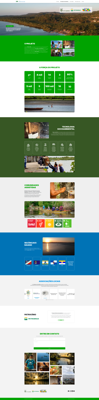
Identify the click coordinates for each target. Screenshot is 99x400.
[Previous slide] (50, 190)
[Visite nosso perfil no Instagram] (70, 391)
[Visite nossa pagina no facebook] (68, 391)
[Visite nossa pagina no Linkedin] (72, 391)
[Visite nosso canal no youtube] (74, 391)
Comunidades (72, 1)
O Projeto (57, 1)
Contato (83, 1)
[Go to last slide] (25, 130)
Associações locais (77, 1)
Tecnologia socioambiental (64, 1)
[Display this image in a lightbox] (56, 44)
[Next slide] (48, 130)
